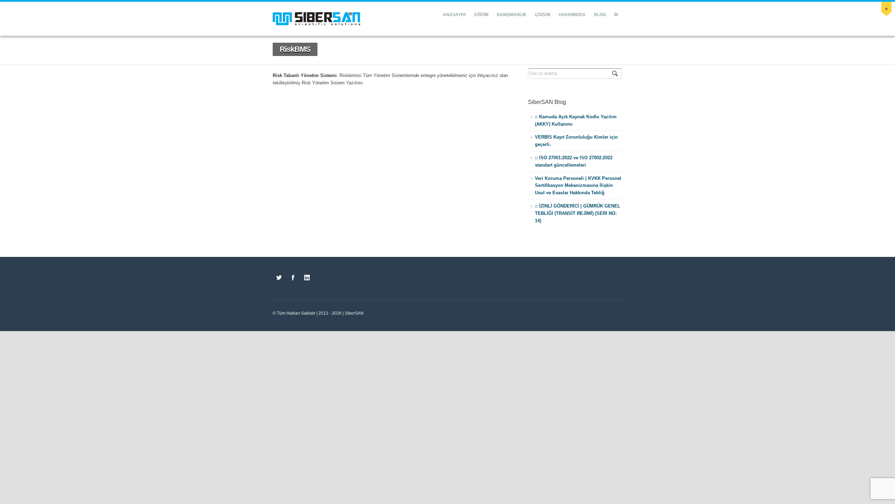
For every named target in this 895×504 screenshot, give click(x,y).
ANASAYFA (454, 14)
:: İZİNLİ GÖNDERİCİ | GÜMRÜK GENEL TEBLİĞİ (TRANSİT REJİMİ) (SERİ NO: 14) (577, 213)
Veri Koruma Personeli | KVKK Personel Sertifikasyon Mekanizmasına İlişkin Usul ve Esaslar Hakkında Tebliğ (578, 186)
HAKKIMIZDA (572, 14)
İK (616, 14)
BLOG (600, 14)
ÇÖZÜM (542, 14)
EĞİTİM (481, 14)
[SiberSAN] (316, 18)
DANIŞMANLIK (512, 14)
